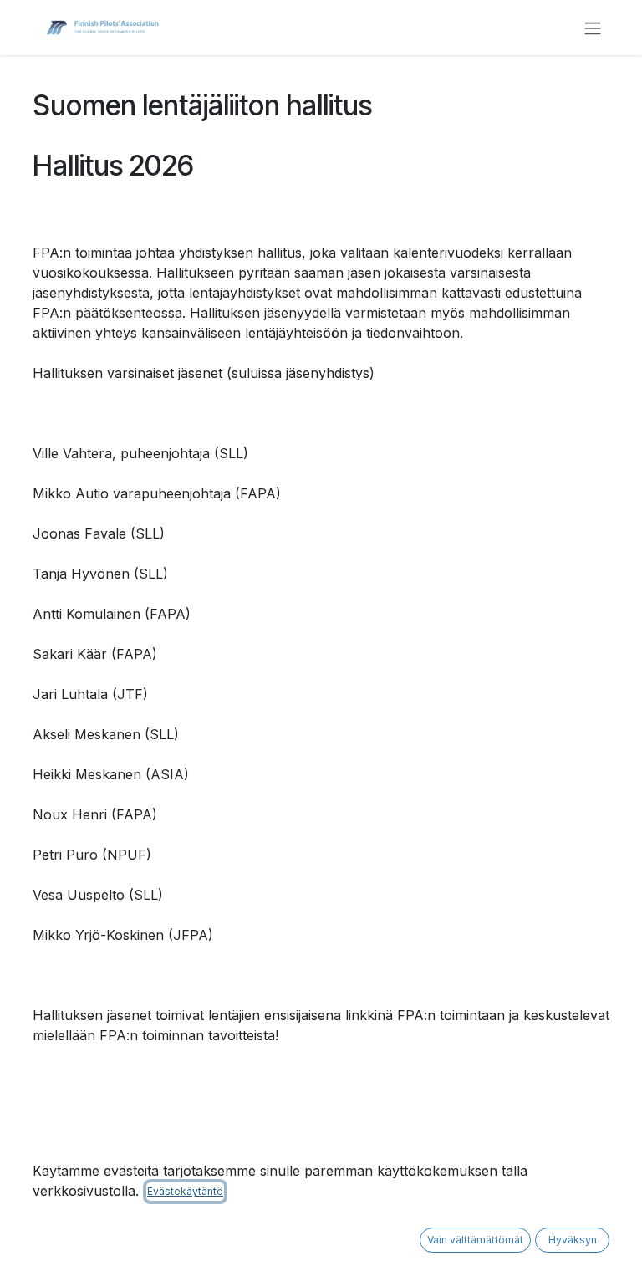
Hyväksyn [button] (572, 1239)
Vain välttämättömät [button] (475, 1239)
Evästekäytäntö (185, 1191)
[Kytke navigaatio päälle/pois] (592, 27)
